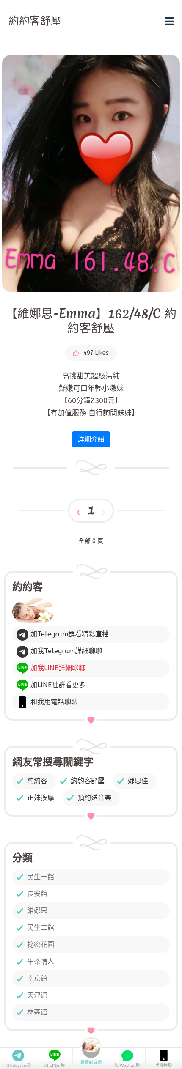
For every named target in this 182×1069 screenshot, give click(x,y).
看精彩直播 (91, 1062)
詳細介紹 (91, 439)
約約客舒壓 (88, 781)
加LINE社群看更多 (56, 685)
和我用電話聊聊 (53, 702)
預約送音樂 (94, 798)
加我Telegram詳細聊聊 (65, 651)
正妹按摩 (40, 798)
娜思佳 (138, 781)
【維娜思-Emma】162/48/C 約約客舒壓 (91, 321)
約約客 (37, 781)
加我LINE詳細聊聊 (56, 668)
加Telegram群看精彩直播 (68, 634)
